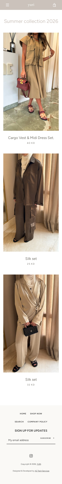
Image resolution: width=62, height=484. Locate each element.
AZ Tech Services (42, 471)
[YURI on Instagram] (31, 455)
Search (19, 422)
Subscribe (45, 438)
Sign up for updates (31, 430)
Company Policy (37, 422)
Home (23, 414)
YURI (39, 464)
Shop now (36, 414)
